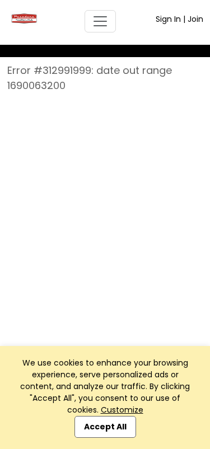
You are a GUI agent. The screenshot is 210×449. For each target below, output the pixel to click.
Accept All (105, 426)
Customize (122, 409)
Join (195, 19)
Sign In (168, 19)
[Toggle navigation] (100, 21)
